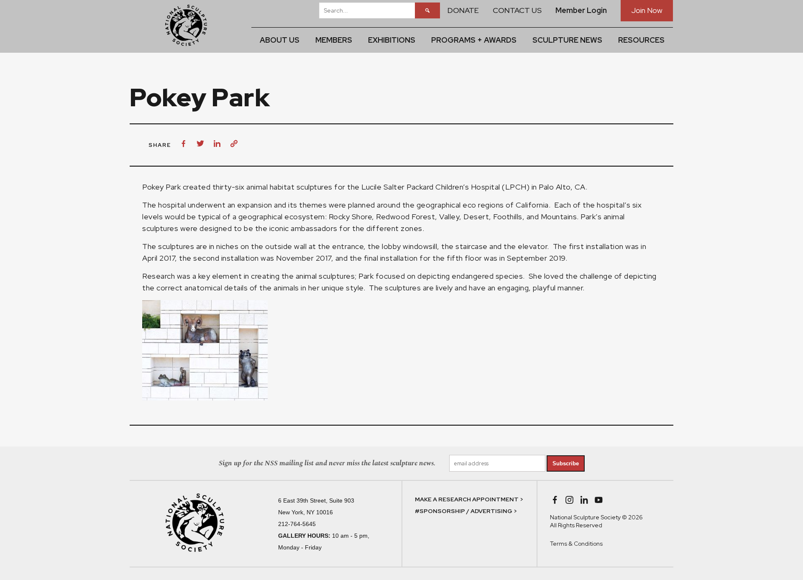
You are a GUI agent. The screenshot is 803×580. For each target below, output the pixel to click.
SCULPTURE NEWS (567, 40)
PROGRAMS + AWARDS (474, 40)
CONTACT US (517, 10)
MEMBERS (333, 40)
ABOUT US (279, 40)
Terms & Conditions (576, 543)
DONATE (463, 10)
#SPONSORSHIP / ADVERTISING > (466, 511)
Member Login (581, 10)
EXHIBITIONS (391, 40)
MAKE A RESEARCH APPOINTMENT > (469, 499)
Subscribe (565, 463)
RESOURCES (641, 40)
